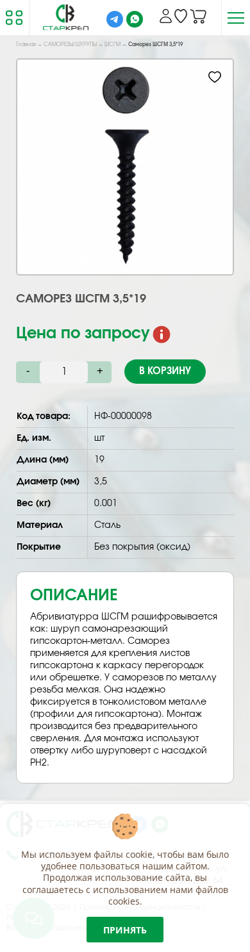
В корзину (165, 371)
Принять (125, 930)
